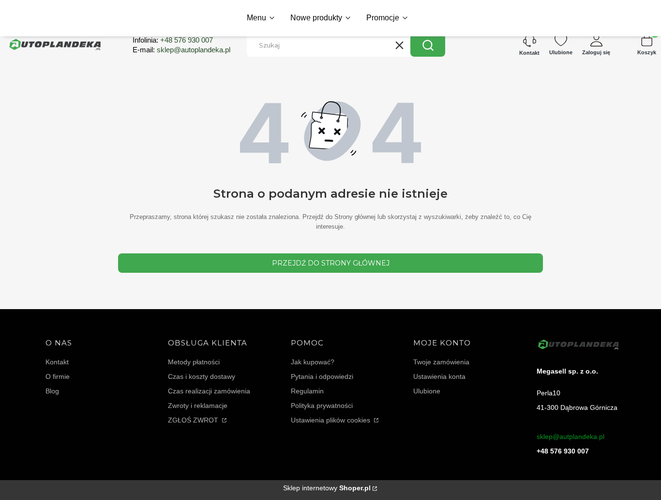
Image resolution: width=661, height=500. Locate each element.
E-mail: (181, 50)
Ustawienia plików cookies (331, 420)
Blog (52, 391)
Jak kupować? (312, 362)
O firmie (57, 376)
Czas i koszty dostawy (201, 376)
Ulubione (426, 391)
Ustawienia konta (439, 376)
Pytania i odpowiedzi (322, 376)
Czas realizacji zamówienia (209, 391)
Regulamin (307, 391)
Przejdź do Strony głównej (331, 263)
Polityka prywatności (322, 405)
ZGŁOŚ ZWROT (194, 420)
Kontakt (57, 362)
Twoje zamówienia (441, 362)
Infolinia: (173, 40)
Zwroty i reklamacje (197, 405)
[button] (427, 45)
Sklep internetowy (327, 488)
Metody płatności (194, 362)
